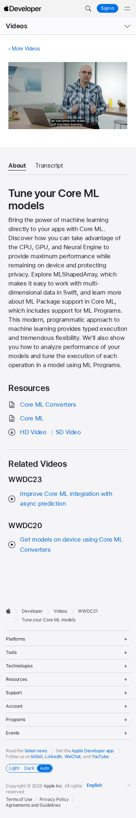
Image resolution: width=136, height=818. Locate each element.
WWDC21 (88, 611)
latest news (36, 750)
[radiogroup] (29, 768)
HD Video (33, 432)
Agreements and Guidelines (33, 805)
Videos (16, 26)
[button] (88, 8)
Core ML (32, 418)
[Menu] (127, 8)
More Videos (26, 49)
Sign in (107, 8)
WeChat (73, 756)
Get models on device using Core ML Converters (71, 544)
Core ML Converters (48, 404)
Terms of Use (19, 799)
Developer (32, 611)
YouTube (100, 756)
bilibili (36, 756)
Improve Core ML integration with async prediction (66, 498)
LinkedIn (53, 756)
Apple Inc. (53, 786)
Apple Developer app (92, 750)
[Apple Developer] (22, 8)
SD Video (68, 432)
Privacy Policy (54, 799)
